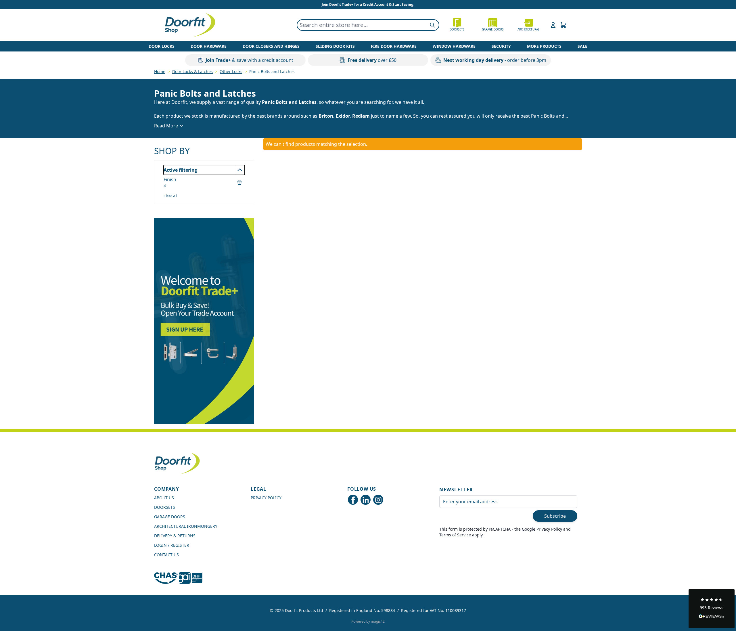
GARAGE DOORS (492, 29)
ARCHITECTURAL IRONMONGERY (185, 526)
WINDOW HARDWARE (454, 46)
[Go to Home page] (189, 25)
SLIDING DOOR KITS (335, 46)
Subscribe (555, 516)
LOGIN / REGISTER (171, 545)
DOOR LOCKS (162, 46)
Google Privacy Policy (542, 529)
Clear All (170, 196)
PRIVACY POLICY (266, 497)
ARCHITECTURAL (528, 29)
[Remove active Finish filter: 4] (239, 182)
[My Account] (553, 25)
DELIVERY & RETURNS (174, 535)
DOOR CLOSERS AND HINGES (271, 46)
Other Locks (231, 71)
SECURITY (501, 46)
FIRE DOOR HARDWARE (394, 46)
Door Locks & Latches (192, 71)
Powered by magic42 (368, 621)
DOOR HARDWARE (209, 46)
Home (159, 71)
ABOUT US (164, 497)
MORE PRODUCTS (544, 46)
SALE (582, 46)
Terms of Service (455, 535)
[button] (712, 608)
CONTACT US (166, 554)
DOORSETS (164, 507)
